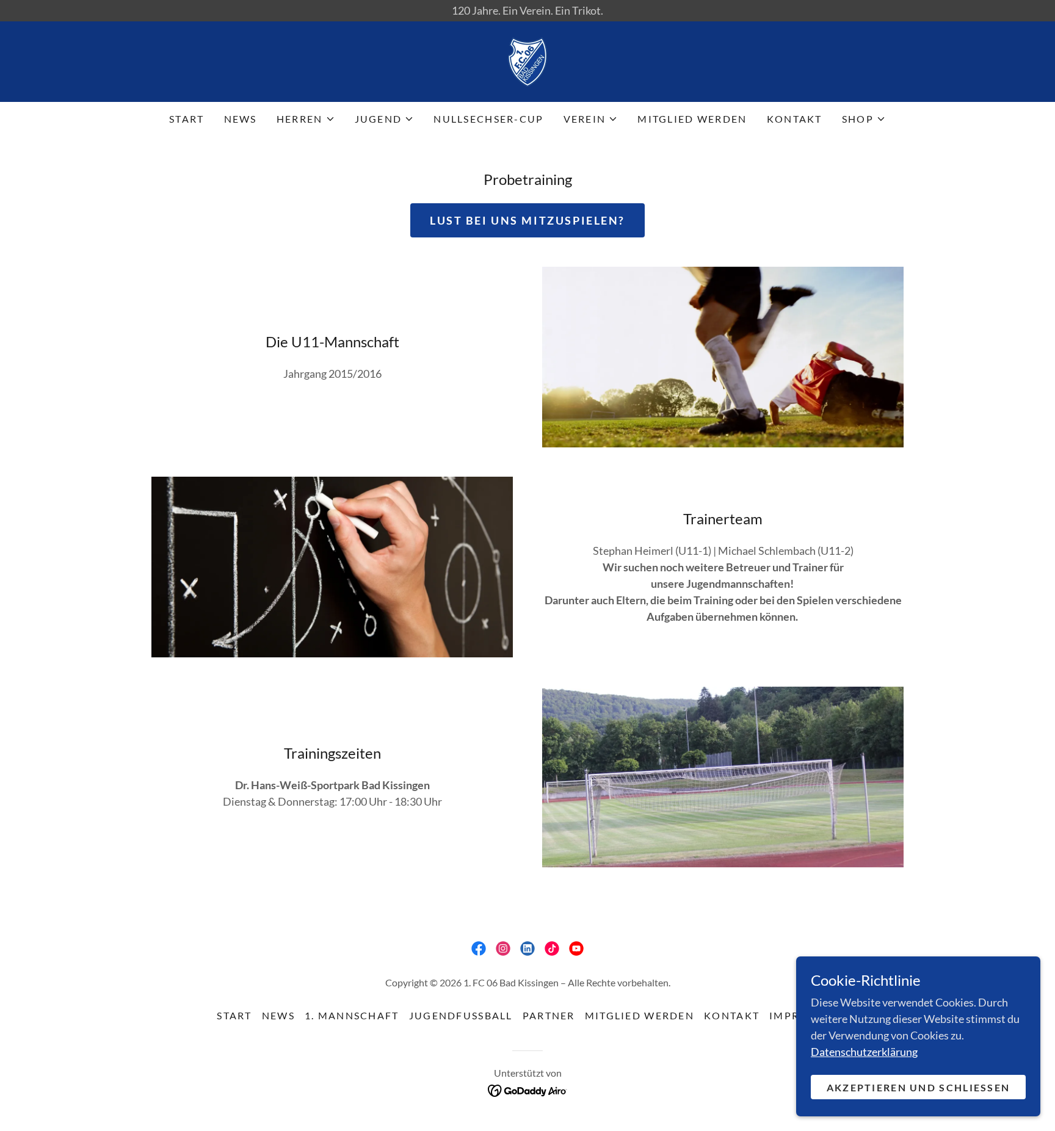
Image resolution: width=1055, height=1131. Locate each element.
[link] (527, 60)
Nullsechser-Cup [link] (488, 119)
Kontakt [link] (794, 119)
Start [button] (234, 1015)
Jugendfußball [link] (461, 1015)
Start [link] (186, 119)
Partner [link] (549, 1015)
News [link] (240, 119)
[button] (306, 119)
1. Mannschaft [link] (352, 1015)
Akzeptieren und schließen (918, 1087)
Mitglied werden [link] (692, 119)
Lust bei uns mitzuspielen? (527, 220)
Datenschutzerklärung (864, 1051)
